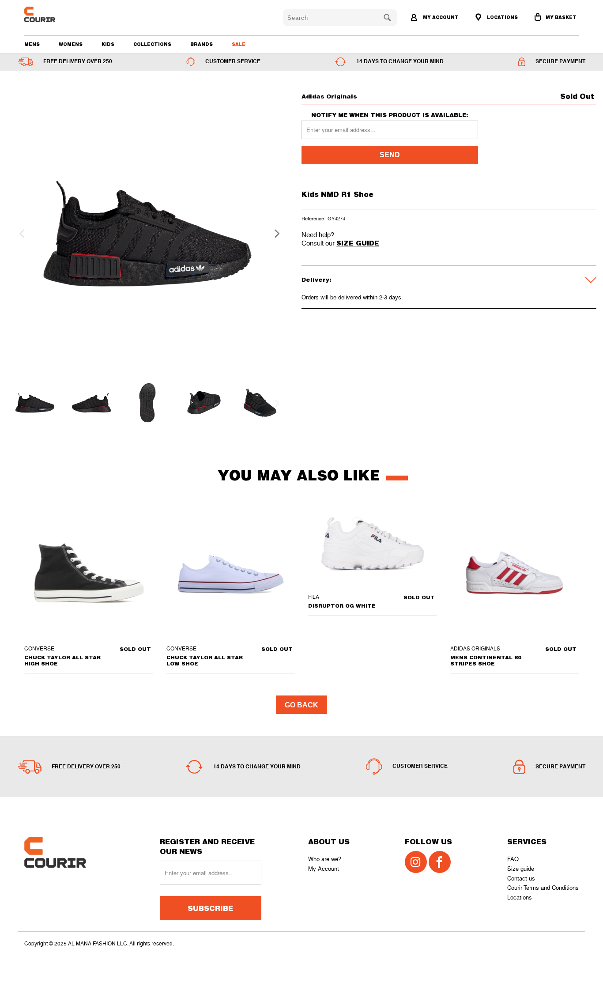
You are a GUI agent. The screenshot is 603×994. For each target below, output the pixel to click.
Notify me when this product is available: (389, 115)
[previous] (20, 233)
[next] (274, 233)
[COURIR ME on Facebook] (440, 862)
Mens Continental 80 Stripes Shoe (514, 573)
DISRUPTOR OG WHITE (372, 547)
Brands (201, 44)
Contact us (521, 878)
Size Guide (357, 243)
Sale (238, 44)
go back (301, 705)
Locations (519, 897)
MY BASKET (561, 17)
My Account (323, 868)
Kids (108, 44)
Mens (32, 44)
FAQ (513, 859)
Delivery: (317, 279)
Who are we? (324, 859)
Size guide (520, 868)
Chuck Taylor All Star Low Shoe (230, 573)
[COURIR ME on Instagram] (416, 862)
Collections (152, 44)
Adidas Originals (329, 96)
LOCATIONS (502, 17)
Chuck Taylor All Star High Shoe (88, 573)
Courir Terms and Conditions (543, 887)
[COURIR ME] (68, 14)
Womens (71, 44)
